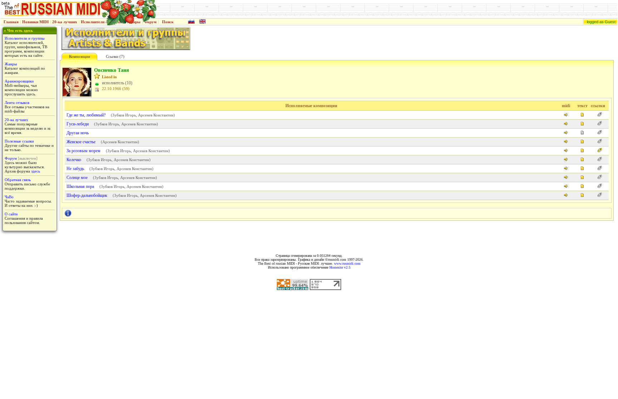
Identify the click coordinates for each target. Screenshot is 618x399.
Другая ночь (78, 132)
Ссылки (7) (115, 56)
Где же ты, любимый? (86, 115)
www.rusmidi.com (347, 263)
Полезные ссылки (19, 141)
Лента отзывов (17, 102)
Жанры (11, 64)
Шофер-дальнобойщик (87, 195)
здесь (35, 171)
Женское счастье (81, 141)
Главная (11, 22)
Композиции (79, 56)
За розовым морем (83, 150)
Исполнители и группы (24, 38)
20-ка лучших (64, 22)
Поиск (167, 22)
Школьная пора (80, 186)
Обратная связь (18, 180)
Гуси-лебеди (78, 123)
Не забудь (75, 168)
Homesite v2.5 (339, 267)
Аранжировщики (19, 81)
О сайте (11, 214)
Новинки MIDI (35, 22)
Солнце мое (77, 177)
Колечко (74, 159)
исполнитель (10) (117, 82)
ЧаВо (9, 197)
